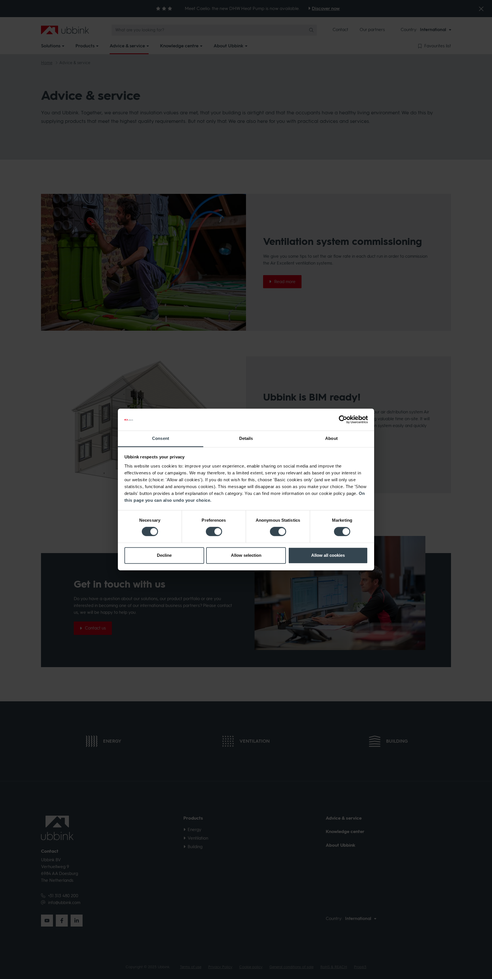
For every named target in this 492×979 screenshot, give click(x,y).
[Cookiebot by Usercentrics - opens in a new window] (343, 419)
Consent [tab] (160, 438)
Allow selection (246, 555)
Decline (164, 555)
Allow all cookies (328, 555)
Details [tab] (246, 438)
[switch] (214, 531)
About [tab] (331, 438)
